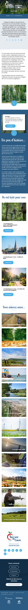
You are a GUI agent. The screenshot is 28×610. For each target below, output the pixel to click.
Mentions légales (4, 592)
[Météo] (15, 8)
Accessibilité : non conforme (7, 594)
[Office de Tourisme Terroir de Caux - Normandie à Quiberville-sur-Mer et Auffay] (9, 4)
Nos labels (12, 592)
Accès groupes (13, 571)
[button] (21, 7)
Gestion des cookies (20, 592)
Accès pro (13, 575)
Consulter (10, 126)
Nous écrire (13, 567)
